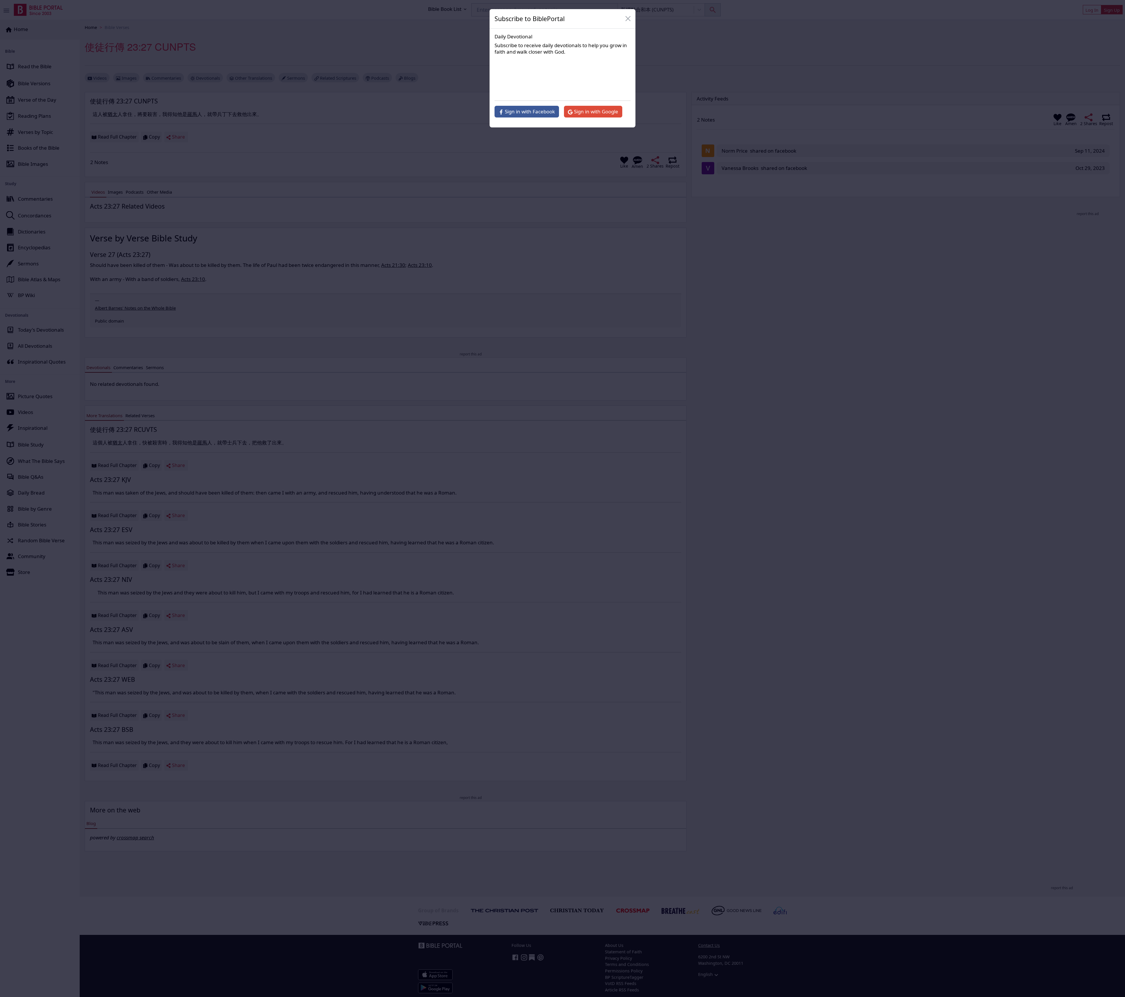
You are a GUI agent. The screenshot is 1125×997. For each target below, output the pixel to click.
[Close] (628, 19)
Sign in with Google (595, 111)
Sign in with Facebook (529, 111)
